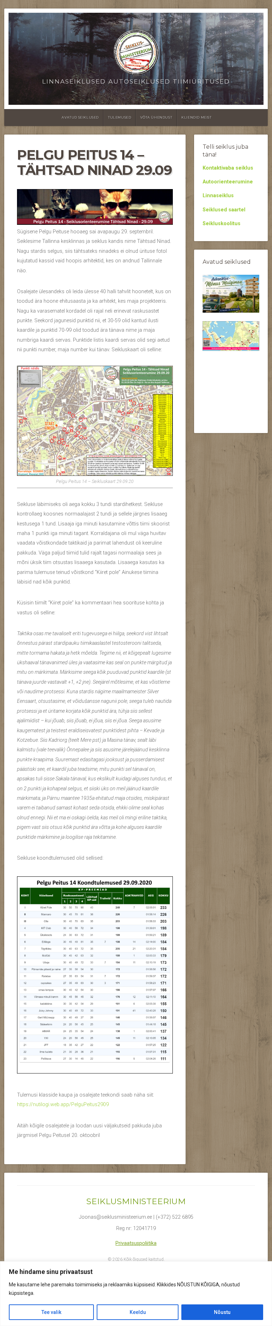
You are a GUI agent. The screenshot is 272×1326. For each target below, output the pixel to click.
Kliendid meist (196, 117)
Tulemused (119, 117)
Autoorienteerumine (228, 182)
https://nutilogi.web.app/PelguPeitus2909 (63, 1105)
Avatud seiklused (80, 117)
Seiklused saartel (224, 210)
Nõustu (222, 1312)
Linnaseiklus (218, 196)
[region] (136, 1293)
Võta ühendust (156, 117)
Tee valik (51, 1312)
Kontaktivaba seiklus (228, 168)
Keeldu (138, 1312)
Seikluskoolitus (221, 224)
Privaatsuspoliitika (136, 1243)
